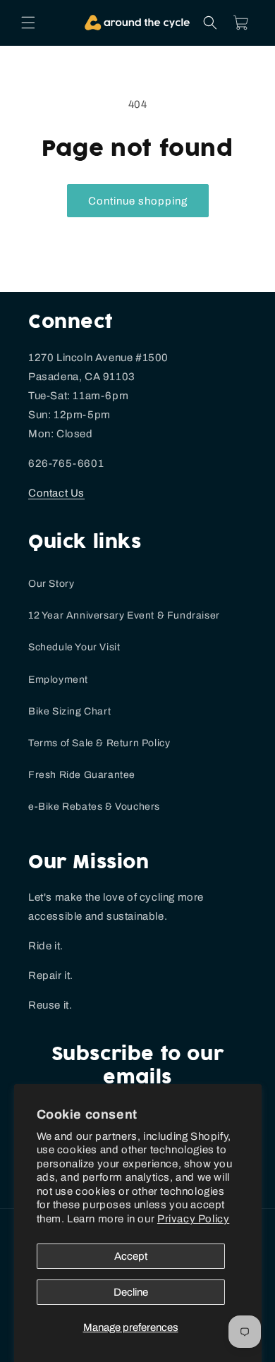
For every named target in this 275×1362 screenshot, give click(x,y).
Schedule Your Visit (74, 647)
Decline (131, 1292)
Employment (58, 679)
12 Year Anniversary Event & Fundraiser (124, 615)
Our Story (51, 583)
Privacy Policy (193, 1218)
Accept (130, 1256)
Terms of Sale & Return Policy (99, 743)
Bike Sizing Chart (69, 711)
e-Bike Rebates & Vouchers (94, 806)
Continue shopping (138, 201)
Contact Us (56, 493)
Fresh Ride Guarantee (81, 775)
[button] (28, 22)
